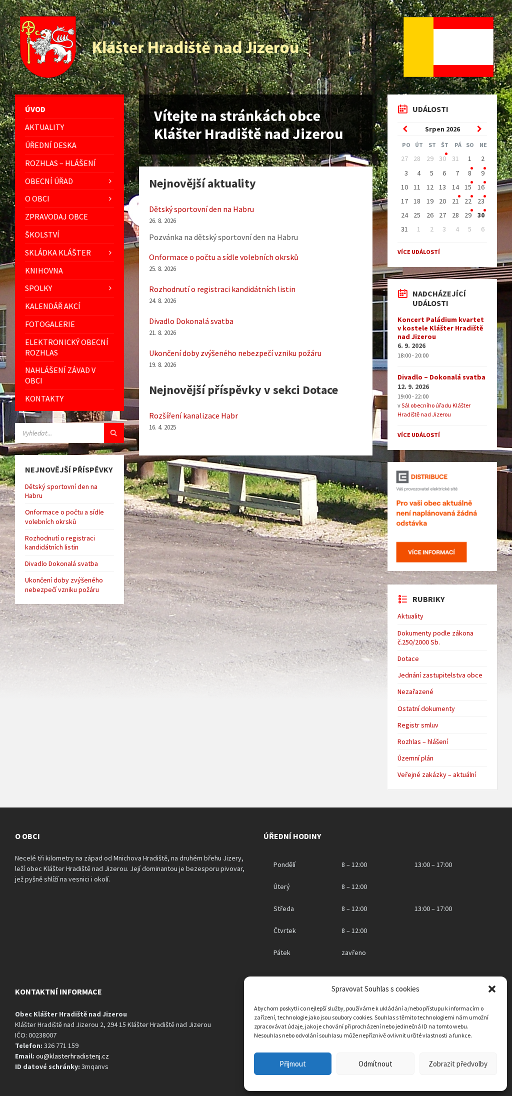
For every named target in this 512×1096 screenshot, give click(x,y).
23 (481, 201)
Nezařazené (416, 691)
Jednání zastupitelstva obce (440, 675)
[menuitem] (69, 109)
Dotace (408, 658)
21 (455, 201)
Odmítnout (375, 1063)
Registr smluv (418, 725)
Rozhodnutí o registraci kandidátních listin (222, 289)
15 (468, 187)
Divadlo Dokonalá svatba (191, 321)
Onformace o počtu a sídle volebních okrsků (223, 257)
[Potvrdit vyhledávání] (114, 433)
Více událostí (419, 252)
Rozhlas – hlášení (423, 741)
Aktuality (411, 616)
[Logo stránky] (160, 75)
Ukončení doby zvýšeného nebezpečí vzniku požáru (235, 353)
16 (481, 187)
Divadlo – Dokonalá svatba (442, 377)
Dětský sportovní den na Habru (201, 209)
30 (442, 158)
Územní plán (416, 758)
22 (468, 201)
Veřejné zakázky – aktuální (437, 774)
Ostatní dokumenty (426, 708)
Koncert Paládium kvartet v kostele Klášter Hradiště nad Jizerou (441, 328)
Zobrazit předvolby (458, 1063)
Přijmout (293, 1063)
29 (468, 215)
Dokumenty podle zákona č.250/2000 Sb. (436, 637)
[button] (492, 989)
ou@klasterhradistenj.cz (72, 1056)
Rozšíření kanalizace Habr (193, 415)
